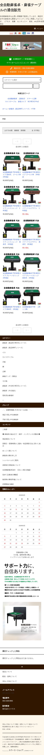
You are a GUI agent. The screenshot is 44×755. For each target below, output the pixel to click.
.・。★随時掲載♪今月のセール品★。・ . (17, 410)
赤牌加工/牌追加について (11, 465)
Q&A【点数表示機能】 (10, 475)
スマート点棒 (31, 99)
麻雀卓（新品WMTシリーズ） (19, 109)
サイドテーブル (10, 101)
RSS (3, 729)
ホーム (4, 109)
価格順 (16, 130)
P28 (33, 109)
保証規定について (8, 439)
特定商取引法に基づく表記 (10, 726)
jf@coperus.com (8, 693)
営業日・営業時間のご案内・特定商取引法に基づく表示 (21, 445)
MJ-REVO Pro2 (33, 101)
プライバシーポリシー (26, 726)
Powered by (5, 750)
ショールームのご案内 (10, 460)
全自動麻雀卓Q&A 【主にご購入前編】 (16, 470)
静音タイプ (22, 101)
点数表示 (22, 99)
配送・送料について (22, 724)
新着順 (23, 130)
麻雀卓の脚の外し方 (9, 455)
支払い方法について (8, 724)
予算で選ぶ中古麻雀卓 (10, 419)
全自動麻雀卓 (12, 99)
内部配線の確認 (8, 484)
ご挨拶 (4, 429)
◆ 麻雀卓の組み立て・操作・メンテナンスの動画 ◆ (21, 434)
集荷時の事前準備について (12, 479)
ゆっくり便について (9, 451)
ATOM (8, 729)
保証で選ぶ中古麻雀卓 (10, 415)
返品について (33, 724)
